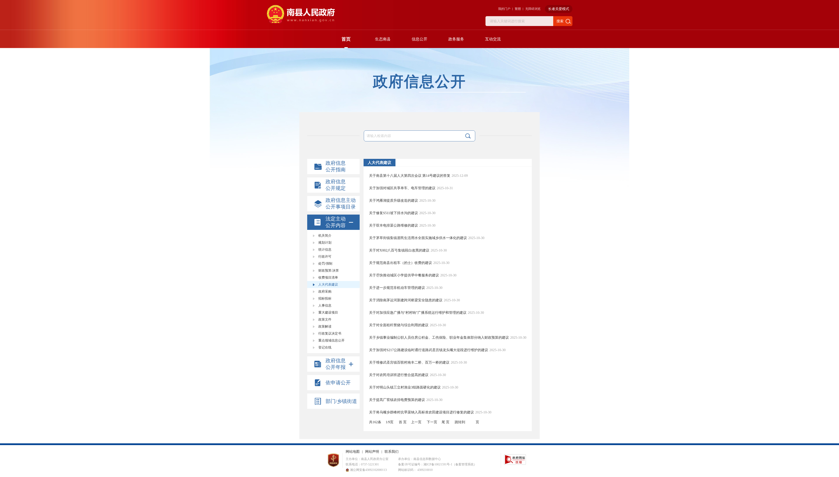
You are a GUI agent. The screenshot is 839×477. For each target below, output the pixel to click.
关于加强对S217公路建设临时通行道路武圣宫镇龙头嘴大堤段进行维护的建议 (428, 350)
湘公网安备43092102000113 (368, 470)
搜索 (559, 21)
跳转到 (460, 422)
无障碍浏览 (533, 8)
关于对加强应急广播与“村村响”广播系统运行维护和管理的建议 (417, 312)
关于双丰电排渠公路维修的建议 (393, 225)
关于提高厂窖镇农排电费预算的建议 (397, 400)
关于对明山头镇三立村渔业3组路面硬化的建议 (405, 387)
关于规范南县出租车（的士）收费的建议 (400, 263)
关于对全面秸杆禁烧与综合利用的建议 (398, 325)
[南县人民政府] (301, 14)
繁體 (518, 8)
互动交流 (493, 39)
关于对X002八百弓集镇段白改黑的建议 (399, 250)
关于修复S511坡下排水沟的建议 (393, 213)
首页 (346, 39)
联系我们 (392, 451)
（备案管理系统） (464, 464)
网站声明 (372, 451)
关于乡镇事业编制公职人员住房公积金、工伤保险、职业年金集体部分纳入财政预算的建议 (439, 337)
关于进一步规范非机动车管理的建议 (397, 288)
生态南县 (383, 39)
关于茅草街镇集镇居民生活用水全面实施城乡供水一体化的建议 (418, 238)
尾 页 (445, 422)
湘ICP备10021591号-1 (437, 464)
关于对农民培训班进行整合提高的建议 (398, 375)
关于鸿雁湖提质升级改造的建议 (393, 200)
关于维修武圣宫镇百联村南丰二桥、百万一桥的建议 (409, 362)
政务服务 (456, 39)
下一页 (432, 422)
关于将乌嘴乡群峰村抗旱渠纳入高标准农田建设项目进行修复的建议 (421, 412)
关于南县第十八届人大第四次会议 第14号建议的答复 (409, 175)
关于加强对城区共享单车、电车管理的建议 (402, 188)
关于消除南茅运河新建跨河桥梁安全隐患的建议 (405, 300)
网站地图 (353, 451)
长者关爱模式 (558, 9)
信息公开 (419, 39)
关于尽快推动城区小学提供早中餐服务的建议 (404, 275)
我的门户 (504, 8)
